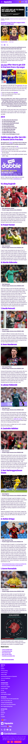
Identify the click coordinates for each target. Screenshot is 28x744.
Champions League (5, 686)
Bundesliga (3, 692)
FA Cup (2, 690)
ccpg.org (4, 15)
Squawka (2, 18)
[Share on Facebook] (4, 45)
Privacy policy (18, 741)
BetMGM (3, 712)
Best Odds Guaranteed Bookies (8, 704)
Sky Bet (4, 64)
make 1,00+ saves (18, 418)
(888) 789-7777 (15, 14)
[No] (26, 739)
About (2, 666)
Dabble (11, 142)
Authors (3, 668)
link (17, 146)
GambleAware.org (17, 178)
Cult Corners (7, 18)
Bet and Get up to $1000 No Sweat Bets (13, 10)
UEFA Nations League (6, 694)
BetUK (2, 714)
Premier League (4, 684)
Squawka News (4, 41)
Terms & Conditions (5, 678)
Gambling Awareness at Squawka (9, 676)
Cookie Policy (4, 672)
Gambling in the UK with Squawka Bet (10, 698)
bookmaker (19, 85)
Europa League (4, 688)
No (12, 741)
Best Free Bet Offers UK (6, 700)
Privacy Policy (4, 670)
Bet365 (2, 710)
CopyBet (3, 716)
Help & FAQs (4, 674)
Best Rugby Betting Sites (6, 706)
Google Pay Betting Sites (6, 702)
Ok (8, 741)
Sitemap (3, 680)
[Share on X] (7, 45)
